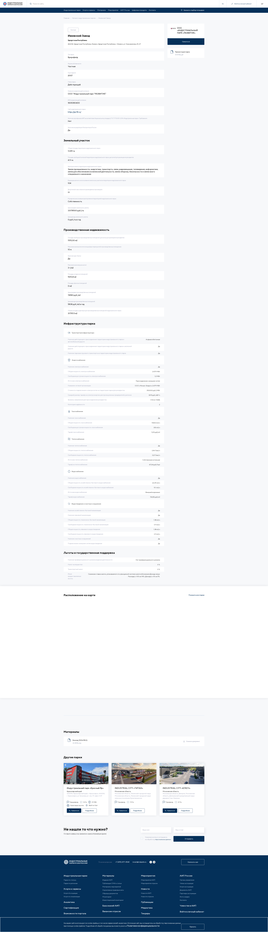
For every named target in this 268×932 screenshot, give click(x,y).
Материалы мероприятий (111, 887)
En (223, 4)
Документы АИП (186, 890)
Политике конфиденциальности (143, 926)
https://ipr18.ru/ (74, 112)
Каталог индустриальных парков (84, 18)
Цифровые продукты (139, 10)
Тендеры (145, 913)
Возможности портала (75, 913)
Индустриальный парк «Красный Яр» (85, 788)
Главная (66, 18)
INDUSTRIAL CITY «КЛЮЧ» (176, 788)
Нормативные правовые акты (113, 890)
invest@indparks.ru (139, 862)
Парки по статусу (70, 880)
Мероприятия (113, 10)
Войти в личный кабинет (192, 911)
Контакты (152, 10)
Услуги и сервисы (89, 10)
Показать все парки (196, 595)
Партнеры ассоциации (188, 893)
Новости (145, 889)
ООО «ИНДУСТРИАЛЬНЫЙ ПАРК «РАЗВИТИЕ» (187, 30)
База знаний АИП (111, 905)
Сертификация (71, 908)
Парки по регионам (71, 883)
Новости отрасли (147, 896)
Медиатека (147, 908)
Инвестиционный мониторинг (113, 900)
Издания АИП (107, 880)
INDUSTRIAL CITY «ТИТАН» (129, 788)
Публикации (147, 902)
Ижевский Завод (104, 18)
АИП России (125, 10)
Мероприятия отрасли (149, 883)
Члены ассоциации (186, 883)
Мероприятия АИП (148, 880)
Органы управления (187, 880)
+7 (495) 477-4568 (122, 862)
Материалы (101, 10)
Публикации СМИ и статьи (112, 883)
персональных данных (163, 839)
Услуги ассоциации (186, 887)
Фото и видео (185, 897)
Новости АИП (146, 893)
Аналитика (69, 902)
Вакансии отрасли (111, 911)
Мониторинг (106, 897)
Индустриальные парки (72, 10)
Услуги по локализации (72, 896)
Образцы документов (110, 893)
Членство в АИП (188, 905)
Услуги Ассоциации (70, 893)
